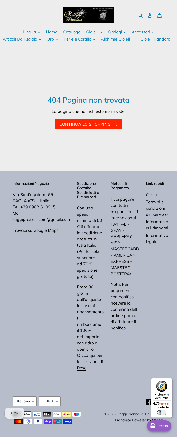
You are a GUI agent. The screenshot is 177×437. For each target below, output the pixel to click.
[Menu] (169, 381)
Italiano (23, 401)
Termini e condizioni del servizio (157, 208)
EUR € (48, 401)
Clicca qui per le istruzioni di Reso (90, 361)
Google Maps (46, 230)
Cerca (151, 194)
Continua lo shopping (85, 124)
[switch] (161, 412)
